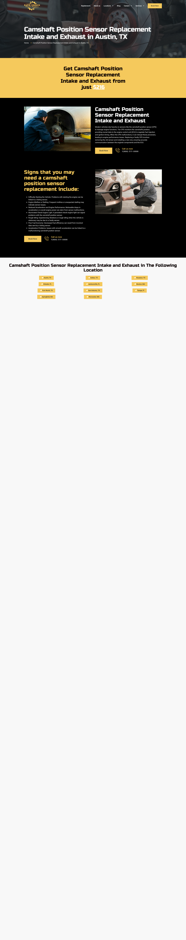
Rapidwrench (85, 6)
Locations (107, 6)
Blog (118, 6)
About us (97, 6)
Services (139, 6)
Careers (126, 6)
